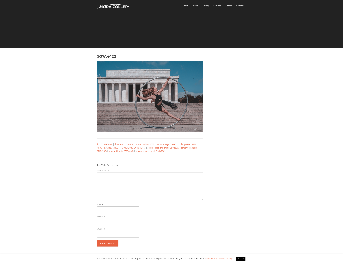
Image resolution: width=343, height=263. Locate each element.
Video (195, 5)
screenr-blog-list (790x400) (121, 151)
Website (101, 229)
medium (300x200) (145, 144)
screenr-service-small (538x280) (150, 151)
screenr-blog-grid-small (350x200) (163, 147)
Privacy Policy (211, 258)
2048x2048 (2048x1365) (133, 147)
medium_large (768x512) (167, 144)
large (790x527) (188, 144)
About (185, 5)
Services (217, 5)
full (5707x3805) (104, 144)
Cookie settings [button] (226, 258)
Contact (240, 5)
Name (101, 204)
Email (101, 216)
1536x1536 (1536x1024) (108, 147)
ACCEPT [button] (241, 258)
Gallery (205, 5)
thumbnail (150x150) (124, 144)
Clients (228, 5)
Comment (103, 170)
